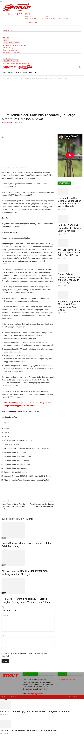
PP (69, 697)
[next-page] (4, 607)
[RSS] (16, 14)
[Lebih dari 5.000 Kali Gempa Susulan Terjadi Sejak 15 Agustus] (70, 219)
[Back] (46, 14)
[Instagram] (9, 14)
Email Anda (7, 58)
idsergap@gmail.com (35, 694)
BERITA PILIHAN (25, 519)
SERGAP (9, 122)
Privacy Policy (8, 48)
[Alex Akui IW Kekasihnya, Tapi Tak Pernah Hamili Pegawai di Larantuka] (42, 705)
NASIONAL (18, 73)
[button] (79, 67)
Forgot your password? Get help (14, 45)
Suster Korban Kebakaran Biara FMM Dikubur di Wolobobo (29, 730)
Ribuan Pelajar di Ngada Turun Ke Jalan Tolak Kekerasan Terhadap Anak (13, 506)
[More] (68, 127)
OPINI (30, 73)
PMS (65, 697)
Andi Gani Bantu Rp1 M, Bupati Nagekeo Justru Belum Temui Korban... (69, 252)
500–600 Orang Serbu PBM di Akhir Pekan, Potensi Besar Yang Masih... (69, 305)
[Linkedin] (11, 14)
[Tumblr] (17, 14)
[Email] (43, 127)
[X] (19, 14)
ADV (35, 73)
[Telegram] (58, 127)
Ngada (16, 78)
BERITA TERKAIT (9, 519)
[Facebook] (5, 14)
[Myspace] (13, 14)
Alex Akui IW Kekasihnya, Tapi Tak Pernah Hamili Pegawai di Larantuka (35, 711)
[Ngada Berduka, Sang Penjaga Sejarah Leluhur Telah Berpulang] (28, 530)
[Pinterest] (14, 14)
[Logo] (9, 69)
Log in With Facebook (11, 43)
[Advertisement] (42, 96)
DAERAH (10, 73)
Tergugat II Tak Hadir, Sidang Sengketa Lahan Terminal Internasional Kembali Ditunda (69, 202)
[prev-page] (2, 607)
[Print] (48, 127)
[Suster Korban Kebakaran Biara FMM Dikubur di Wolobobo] (42, 724)
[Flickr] (7, 14)
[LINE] (63, 127)
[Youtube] (21, 14)
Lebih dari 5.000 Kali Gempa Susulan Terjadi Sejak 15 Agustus (69, 228)
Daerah (9, 78)
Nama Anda (7, 30)
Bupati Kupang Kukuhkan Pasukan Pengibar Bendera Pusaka (42, 505)
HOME (4, 73)
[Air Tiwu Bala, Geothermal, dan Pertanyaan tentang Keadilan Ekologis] (28, 558)
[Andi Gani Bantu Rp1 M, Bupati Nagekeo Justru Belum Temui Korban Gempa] (70, 243)
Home (3, 78)
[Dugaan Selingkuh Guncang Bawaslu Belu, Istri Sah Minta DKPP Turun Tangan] (70, 268)
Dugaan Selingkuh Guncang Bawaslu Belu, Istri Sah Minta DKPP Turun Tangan (69, 278)
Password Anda (8, 37)
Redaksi (75, 697)
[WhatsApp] (33, 127)
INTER (25, 73)
